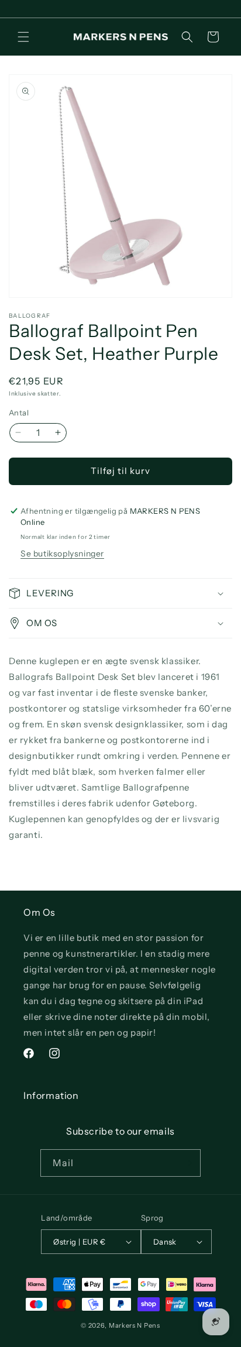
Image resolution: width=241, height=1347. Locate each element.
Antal (19, 412)
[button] (23, 37)
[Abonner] (187, 1163)
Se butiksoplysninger (62, 553)
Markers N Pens (134, 1325)
